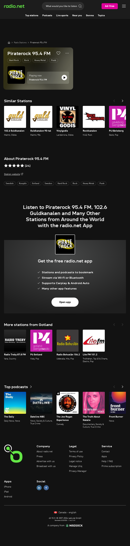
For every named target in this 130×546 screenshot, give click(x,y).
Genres (90, 15)
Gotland (35, 184)
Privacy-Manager (78, 471)
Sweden (48, 184)
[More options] (67, 53)
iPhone (7, 487)
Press (40, 456)
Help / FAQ (107, 461)
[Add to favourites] (58, 53)
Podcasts (47, 15)
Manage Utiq (75, 466)
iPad (6, 492)
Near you (77, 15)
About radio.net (45, 451)
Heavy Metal (40, 60)
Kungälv (23, 184)
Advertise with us (46, 461)
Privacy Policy (76, 456)
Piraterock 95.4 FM (38, 80)
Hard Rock (14, 60)
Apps (104, 456)
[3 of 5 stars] (14, 166)
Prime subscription (112, 466)
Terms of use (76, 451)
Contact (106, 451)
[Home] (9, 42)
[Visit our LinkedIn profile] (39, 488)
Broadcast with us (46, 466)
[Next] (122, 99)
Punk (53, 60)
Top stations (31, 15)
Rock (26, 60)
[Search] (80, 6)
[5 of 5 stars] (22, 166)
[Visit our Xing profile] (46, 488)
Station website (12, 174)
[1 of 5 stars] (6, 166)
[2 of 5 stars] (10, 166)
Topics (101, 15)
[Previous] (114, 99)
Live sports (62, 15)
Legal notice (75, 461)
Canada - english (67, 512)
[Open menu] (124, 6)
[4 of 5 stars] (18, 166)
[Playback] (64, 77)
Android (8, 497)
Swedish (10, 184)
